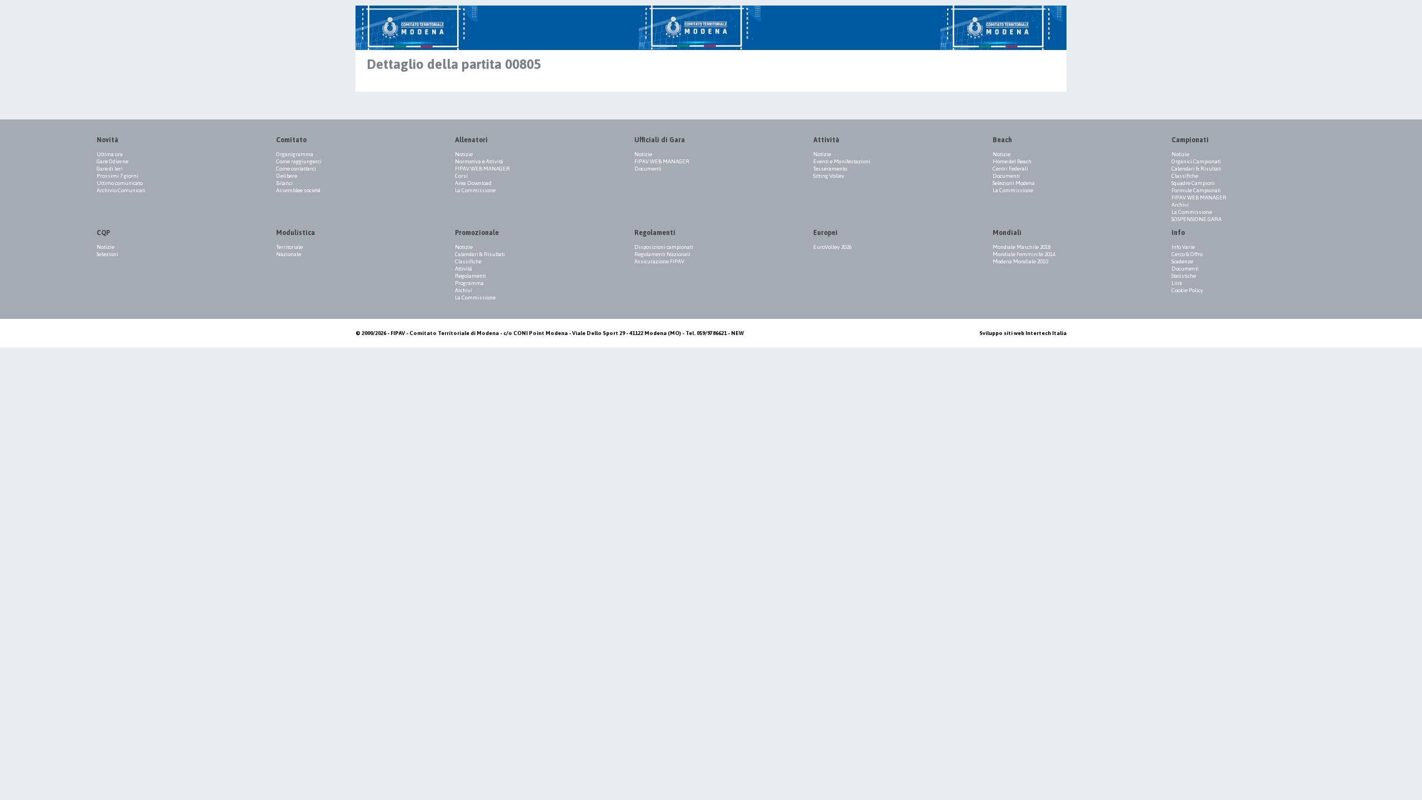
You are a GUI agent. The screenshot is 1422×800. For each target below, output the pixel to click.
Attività (463, 269)
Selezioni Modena (1014, 183)
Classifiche (1184, 176)
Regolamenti (470, 276)
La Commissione (475, 190)
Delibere (286, 176)
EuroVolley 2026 (832, 247)
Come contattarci (296, 169)
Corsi (461, 176)
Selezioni (107, 254)
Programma (469, 283)
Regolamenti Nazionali (662, 254)
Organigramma (294, 154)
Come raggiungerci (299, 161)
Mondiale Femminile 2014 (1024, 254)
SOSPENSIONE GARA (1196, 219)
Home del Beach (1012, 161)
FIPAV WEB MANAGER (482, 169)
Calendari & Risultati (1196, 169)
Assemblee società (298, 190)
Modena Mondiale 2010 (1020, 261)
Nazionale (288, 254)
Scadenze (1182, 261)
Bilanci (284, 183)
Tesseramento (830, 169)
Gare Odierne (112, 161)
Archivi (1180, 205)
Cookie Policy (1187, 290)
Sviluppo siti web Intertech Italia (1022, 333)
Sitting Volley (828, 176)
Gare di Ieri (110, 169)
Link (1176, 283)
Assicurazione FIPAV (659, 261)
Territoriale (289, 247)
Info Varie (1183, 247)
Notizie (464, 154)
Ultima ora (110, 154)
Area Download (473, 183)
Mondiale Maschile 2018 (1022, 247)
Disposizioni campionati (663, 247)
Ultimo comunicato (120, 183)
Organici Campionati (1196, 161)
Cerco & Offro (1187, 254)
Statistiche (1183, 276)
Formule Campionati (1196, 190)
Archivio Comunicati (121, 190)
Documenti (648, 169)
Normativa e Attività (479, 161)
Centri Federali (1010, 169)
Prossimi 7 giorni (117, 176)
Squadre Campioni (1193, 183)
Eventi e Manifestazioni (841, 161)
